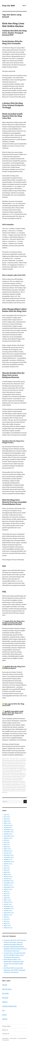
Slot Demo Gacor (14, 758)
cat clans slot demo (9, 770)
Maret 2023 (7, 900)
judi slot (4, 985)
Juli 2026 (6, 814)
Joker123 (5, 1002)
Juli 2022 (6, 917)
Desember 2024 (8, 855)
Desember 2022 (8, 906)
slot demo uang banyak (17, 787)
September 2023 (9, 887)
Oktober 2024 (8, 859)
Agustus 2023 (8, 889)
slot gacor (5, 997)
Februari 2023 (8, 902)
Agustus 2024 (8, 863)
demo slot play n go (11, 771)
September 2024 (9, 861)
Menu (24, 5)
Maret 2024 (7, 874)
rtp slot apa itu (15, 782)
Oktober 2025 (8, 834)
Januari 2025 (8, 853)
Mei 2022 (7, 921)
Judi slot (4, 1019)
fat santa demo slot (9, 776)
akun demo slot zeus (10, 763)
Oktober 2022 (8, 910)
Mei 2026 (7, 819)
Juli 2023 (6, 891)
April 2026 (7, 821)
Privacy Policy (6, 1026)
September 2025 (9, 836)
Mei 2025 (7, 844)
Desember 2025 (8, 829)
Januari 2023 (8, 904)
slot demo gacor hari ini (17, 784)
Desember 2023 (8, 881)
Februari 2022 (8, 927)
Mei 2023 (6, 895)
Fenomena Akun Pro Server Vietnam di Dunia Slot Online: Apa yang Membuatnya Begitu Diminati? (15, 942)
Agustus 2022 (8, 915)
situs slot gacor (7, 989)
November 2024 (9, 857)
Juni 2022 (7, 919)
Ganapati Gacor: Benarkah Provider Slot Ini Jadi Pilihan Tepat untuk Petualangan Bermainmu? (14, 955)
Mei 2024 (7, 870)
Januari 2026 (8, 827)
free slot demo (18, 776)
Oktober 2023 (8, 885)
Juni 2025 (7, 842)
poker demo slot (17, 781)
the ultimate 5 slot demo (14, 790)
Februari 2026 (8, 825)
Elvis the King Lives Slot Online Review (13, 24)
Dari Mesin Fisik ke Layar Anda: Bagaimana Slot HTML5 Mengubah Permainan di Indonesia (14, 970)
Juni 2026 (7, 817)
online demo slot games (12, 779)
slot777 (4, 1014)
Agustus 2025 (8, 838)
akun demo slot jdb (18, 760)
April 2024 (7, 872)
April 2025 (7, 846)
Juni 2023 (7, 893)
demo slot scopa (18, 773)
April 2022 (7, 923)
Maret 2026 (7, 823)
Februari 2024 (8, 876)
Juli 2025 (6, 840)
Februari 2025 (8, 851)
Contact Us (5, 1033)
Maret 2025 (7, 849)
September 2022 (9, 913)
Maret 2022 (7, 925)
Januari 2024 (8, 878)
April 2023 (7, 898)
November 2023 (9, 883)
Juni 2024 (7, 868)
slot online (5, 993)
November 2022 (9, 908)
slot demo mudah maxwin (14, 786)
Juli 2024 (6, 866)
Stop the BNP (8, 6)
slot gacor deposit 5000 (9, 1006)
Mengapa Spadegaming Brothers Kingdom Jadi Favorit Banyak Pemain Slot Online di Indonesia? (15, 949)
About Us (5, 1030)
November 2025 (9, 831)
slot (3, 1010)
